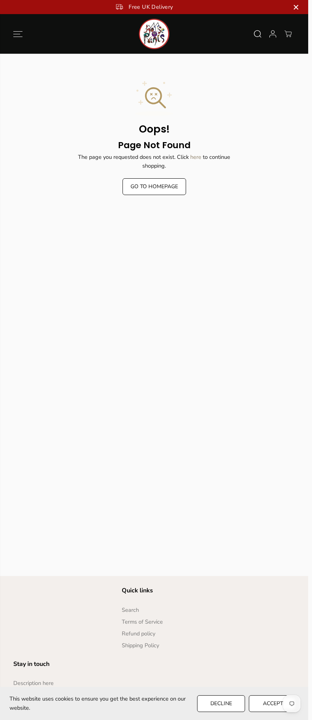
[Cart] (288, 34)
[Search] (257, 34)
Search (130, 610)
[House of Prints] (154, 34)
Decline (221, 703)
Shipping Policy (140, 645)
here (195, 157)
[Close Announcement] (296, 7)
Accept (273, 703)
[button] (17, 34)
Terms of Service (142, 622)
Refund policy (138, 633)
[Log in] (273, 34)
